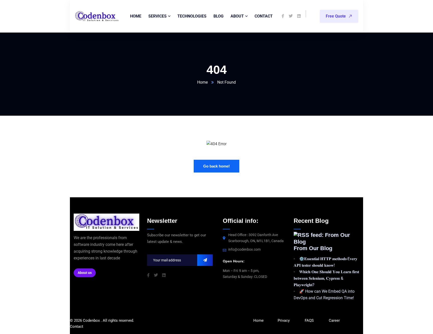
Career (334, 320)
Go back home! (216, 166)
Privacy (284, 320)
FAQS (310, 320)
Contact (76, 326)
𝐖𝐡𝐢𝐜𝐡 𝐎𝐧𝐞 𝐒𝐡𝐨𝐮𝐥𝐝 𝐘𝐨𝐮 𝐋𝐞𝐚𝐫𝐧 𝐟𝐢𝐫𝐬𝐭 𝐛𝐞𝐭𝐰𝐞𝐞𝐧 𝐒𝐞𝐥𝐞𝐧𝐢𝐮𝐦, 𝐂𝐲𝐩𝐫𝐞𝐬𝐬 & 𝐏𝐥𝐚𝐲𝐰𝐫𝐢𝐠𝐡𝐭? (326, 278)
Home (202, 82)
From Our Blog (313, 248)
